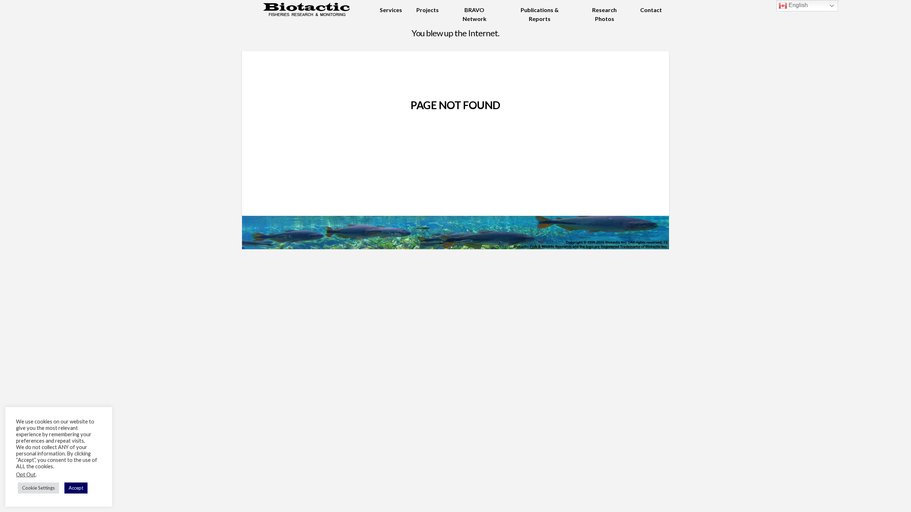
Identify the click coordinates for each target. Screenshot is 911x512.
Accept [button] (76, 488)
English (797, 5)
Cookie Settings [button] (38, 488)
